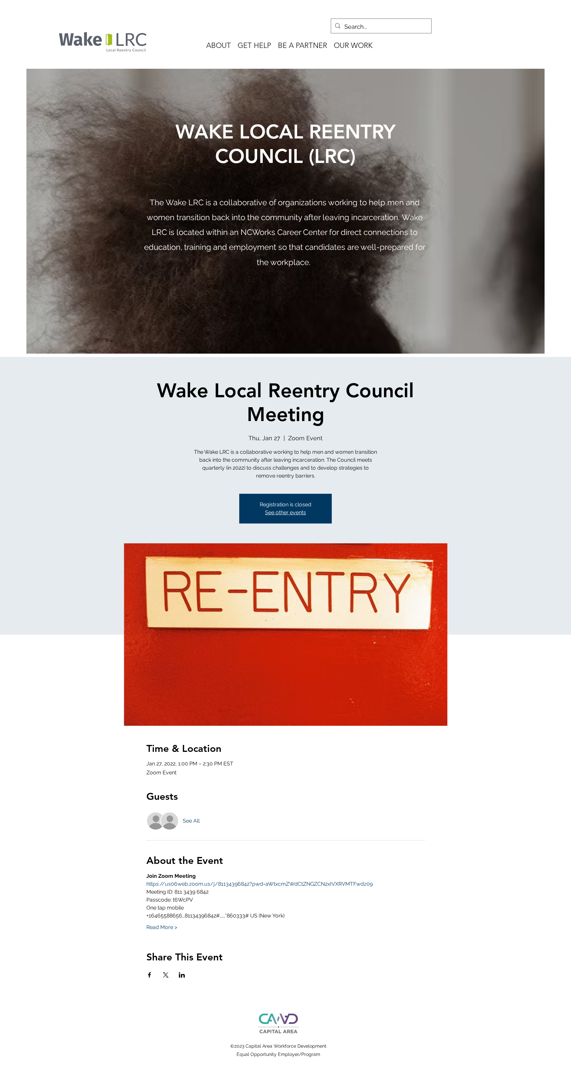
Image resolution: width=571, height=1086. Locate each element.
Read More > (161, 927)
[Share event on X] (166, 975)
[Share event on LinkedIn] (182, 975)
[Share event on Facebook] (149, 975)
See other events (285, 512)
